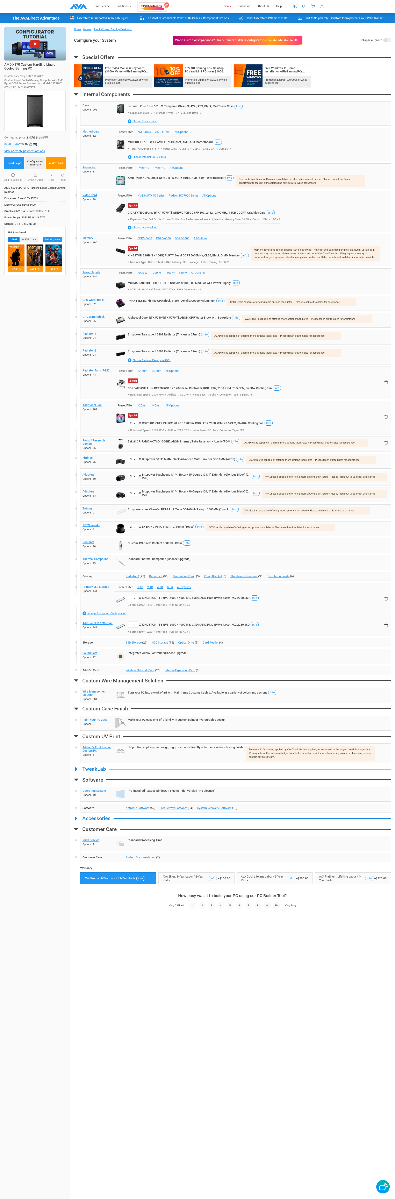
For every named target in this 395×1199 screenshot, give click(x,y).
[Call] (295, 6)
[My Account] (322, 6)
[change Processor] (235, 176)
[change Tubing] (235, 512)
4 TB (160, 587)
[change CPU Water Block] (235, 303)
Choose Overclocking (144, 227)
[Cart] (313, 6)
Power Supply (91, 272)
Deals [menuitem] (227, 6)
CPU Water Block (93, 299)
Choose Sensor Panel (144, 121)
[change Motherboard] (235, 144)
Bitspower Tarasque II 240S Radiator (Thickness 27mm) (164, 334)
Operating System (94, 790)
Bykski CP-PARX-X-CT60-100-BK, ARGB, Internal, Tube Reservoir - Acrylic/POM (179, 441)
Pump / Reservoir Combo (93, 442)
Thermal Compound (95, 559)
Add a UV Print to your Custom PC (96, 749)
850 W (183, 272)
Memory (87, 238)
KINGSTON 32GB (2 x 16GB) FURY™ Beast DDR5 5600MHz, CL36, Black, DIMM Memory (184, 255)
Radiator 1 (89, 333)
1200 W (156, 272)
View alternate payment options (24, 151)
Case (85, 105)
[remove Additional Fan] (386, 416)
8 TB (170, 587)
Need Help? (14, 163)
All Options (181, 132)
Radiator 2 (89, 350)
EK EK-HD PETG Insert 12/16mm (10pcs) (168, 526)
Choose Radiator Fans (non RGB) (151, 360)
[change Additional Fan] (235, 417)
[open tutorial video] (35, 44)
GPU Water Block (93, 316)
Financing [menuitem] (244, 6)
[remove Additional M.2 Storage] (386, 625)
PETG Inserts (91, 525)
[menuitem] (154, 6)
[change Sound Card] (235, 656)
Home (77, 29)
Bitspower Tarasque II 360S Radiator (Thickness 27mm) (164, 351)
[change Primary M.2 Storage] (235, 601)
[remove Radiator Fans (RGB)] (386, 382)
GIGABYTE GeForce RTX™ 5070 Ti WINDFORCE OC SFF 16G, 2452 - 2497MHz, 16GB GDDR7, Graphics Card (197, 212)
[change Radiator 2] (235, 355)
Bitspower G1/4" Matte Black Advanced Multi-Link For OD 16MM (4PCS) (188, 459)
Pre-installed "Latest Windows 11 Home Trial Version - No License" (171, 790)
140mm (156, 371)
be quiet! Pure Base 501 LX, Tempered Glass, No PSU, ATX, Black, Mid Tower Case (181, 106)
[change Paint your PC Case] (235, 723)
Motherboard (91, 131)
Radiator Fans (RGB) (95, 370)
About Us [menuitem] (263, 6)
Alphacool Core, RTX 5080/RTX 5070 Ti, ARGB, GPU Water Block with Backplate (179, 317)
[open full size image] (120, 109)
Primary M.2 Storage (95, 586)
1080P (13, 239)
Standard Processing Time (145, 840)
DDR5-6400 (182, 238)
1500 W (170, 272)
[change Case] (235, 113)
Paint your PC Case (94, 719)
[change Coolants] (235, 545)
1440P (25, 239)
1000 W (142, 272)
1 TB (140, 587)
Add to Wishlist (13, 179)
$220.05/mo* (13, 144)
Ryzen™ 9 (159, 167)
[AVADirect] (78, 6)
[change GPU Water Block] (235, 320)
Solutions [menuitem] (123, 6)
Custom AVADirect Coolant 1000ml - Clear (155, 543)
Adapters (88, 474)
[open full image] (35, 111)
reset (63, 179)
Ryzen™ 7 (143, 167)
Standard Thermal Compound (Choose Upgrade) (159, 559)
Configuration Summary (35, 163)
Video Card (89, 195)
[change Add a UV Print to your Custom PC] (235, 753)
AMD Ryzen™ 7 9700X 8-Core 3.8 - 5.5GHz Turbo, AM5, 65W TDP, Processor (176, 177)
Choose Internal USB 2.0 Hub (149, 156)
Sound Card (90, 653)
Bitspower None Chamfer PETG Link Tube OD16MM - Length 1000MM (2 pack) (179, 509)
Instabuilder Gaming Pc (283, 40)
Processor (89, 167)
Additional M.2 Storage (97, 623)
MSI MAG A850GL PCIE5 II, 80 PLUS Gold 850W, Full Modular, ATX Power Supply (179, 283)
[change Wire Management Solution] (235, 695)
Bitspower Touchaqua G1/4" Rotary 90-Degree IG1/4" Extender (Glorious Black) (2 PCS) (195, 493)
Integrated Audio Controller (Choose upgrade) (158, 653)
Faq (51, 179)
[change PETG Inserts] (235, 529)
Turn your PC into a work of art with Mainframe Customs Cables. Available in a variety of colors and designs (197, 692)
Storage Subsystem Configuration (106, 613)
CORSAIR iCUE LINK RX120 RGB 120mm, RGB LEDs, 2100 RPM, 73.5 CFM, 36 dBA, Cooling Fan (203, 423)
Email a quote (35, 179)
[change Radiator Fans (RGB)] (235, 383)
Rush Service (90, 840)
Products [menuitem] (100, 6)
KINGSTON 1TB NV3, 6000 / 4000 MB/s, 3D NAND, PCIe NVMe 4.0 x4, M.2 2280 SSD (196, 598)
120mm (142, 371)
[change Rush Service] (235, 843)
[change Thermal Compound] (235, 562)
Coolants (88, 542)
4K (34, 239)
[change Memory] (235, 250)
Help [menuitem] (279, 6)
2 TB (150, 587)
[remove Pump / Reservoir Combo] (386, 442)
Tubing (87, 508)
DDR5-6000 (163, 238)
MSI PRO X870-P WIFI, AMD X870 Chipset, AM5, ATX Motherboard (170, 142)
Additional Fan (92, 405)
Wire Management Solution (94, 693)
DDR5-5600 (144, 238)
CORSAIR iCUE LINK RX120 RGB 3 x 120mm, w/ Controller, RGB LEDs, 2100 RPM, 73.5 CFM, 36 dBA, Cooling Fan (200, 388)
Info (238, 106)
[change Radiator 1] (235, 337)
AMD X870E (162, 132)
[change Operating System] (235, 794)
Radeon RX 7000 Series (183, 195)
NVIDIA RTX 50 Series (151, 195)
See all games (52, 239)
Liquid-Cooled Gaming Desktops (113, 29)
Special (133, 205)
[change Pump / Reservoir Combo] (235, 444)
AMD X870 (144, 132)
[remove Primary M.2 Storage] (386, 598)
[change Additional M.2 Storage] (235, 627)
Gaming (87, 29)
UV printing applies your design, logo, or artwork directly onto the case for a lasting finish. (186, 747)
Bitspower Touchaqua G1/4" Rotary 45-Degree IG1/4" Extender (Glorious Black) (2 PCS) (195, 476)
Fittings (87, 457)
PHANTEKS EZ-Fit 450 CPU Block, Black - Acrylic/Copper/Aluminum (171, 300)
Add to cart (56, 163)
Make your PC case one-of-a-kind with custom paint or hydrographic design (176, 719)
